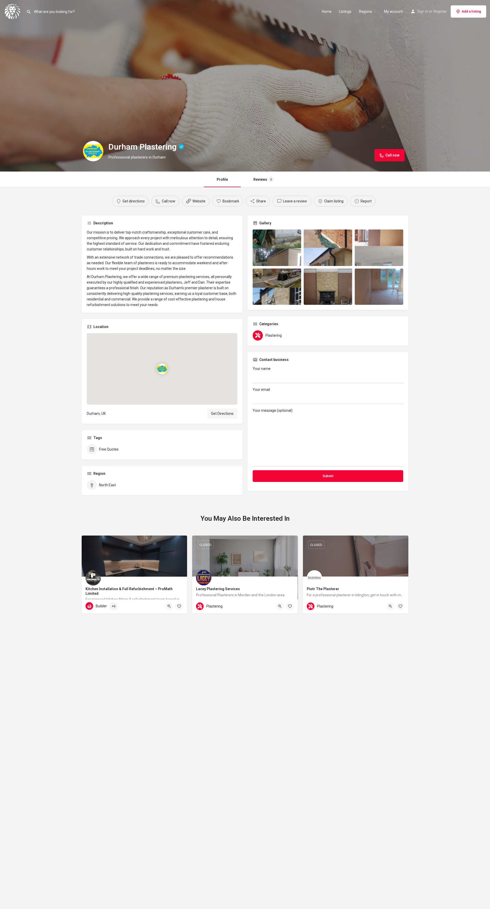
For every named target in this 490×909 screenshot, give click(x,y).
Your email (261, 389)
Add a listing (471, 11)
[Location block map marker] (162, 368)
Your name (262, 369)
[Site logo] (13, 11)
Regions (365, 11)
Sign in (422, 11)
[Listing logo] (93, 151)
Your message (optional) (272, 410)
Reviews (262, 179)
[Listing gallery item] (277, 247)
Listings (345, 11)
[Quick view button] (169, 606)
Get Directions (222, 413)
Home (327, 11)
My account (393, 11)
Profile (222, 179)
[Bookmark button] (179, 606)
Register (440, 11)
